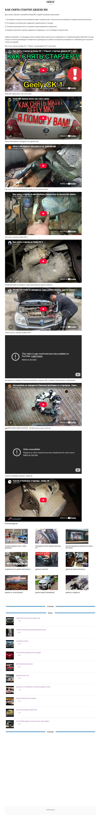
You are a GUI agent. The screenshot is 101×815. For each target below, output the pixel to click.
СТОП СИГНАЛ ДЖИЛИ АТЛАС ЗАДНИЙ (28, 652)
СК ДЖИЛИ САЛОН (22, 641)
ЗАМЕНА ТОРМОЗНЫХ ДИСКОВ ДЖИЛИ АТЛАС (31, 630)
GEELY (51, 1)
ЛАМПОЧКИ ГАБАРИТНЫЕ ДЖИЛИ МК (28, 618)
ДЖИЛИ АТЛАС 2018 (22, 675)
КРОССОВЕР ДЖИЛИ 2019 (24, 664)
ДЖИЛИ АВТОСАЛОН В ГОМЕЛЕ (26, 698)
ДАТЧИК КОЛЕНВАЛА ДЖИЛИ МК (26, 710)
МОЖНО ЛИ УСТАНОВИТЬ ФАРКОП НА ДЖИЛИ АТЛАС (33, 687)
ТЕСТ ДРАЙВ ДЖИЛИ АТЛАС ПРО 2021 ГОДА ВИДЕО (32, 721)
